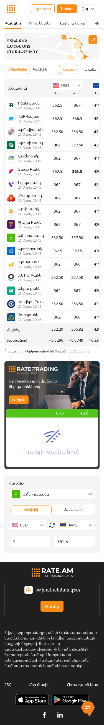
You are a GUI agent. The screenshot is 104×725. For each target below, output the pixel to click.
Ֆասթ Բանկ (29, 171)
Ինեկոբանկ (29, 105)
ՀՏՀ (7, 684)
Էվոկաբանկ (29, 185)
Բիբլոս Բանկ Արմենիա (31, 224)
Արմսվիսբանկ (31, 132)
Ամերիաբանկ (31, 238)
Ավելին (18, 399)
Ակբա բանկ (29, 291)
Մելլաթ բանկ (30, 198)
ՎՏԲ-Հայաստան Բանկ (31, 119)
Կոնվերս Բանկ (31, 304)
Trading (66, 8)
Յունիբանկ (29, 317)
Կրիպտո (43, 8)
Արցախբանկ (30, 145)
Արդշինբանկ (30, 251)
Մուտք (52, 606)
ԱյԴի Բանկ (29, 211)
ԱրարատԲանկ (31, 264)
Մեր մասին (39, 684)
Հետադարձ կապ (83, 684)
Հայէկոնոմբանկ (31, 158)
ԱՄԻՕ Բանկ (29, 277)
